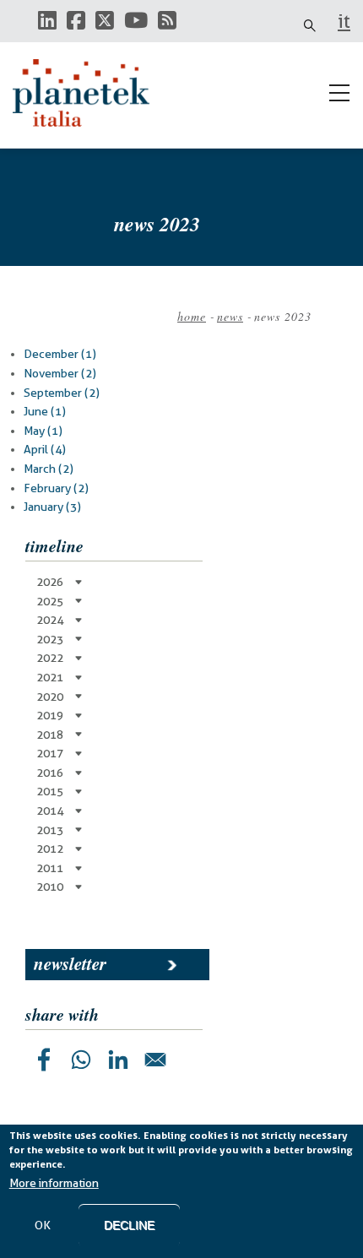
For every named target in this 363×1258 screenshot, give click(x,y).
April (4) (45, 449)
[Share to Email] (155, 1059)
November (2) (60, 373)
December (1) (60, 354)
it (344, 21)
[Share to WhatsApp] (81, 1059)
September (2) (62, 392)
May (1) (43, 430)
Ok (43, 1225)
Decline (129, 1225)
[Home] (89, 93)
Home (191, 316)
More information (54, 1183)
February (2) (56, 488)
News (230, 316)
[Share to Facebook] (44, 1059)
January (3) (52, 506)
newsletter (70, 963)
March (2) (48, 468)
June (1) (45, 411)
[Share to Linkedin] (118, 1059)
